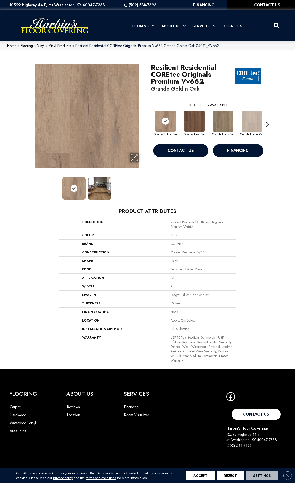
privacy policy (63, 478)
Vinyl (40, 45)
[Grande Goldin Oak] (165, 121)
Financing (238, 150)
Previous (32, 186)
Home (11, 45)
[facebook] (230, 398)
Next (141, 186)
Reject (230, 476)
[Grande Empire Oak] (251, 121)
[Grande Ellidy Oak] (223, 121)
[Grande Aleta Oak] (194, 121)
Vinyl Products (60, 45)
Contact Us (181, 150)
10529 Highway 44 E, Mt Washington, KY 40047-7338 (57, 5)
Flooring (27, 45)
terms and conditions (101, 478)
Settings (262, 476)
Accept (200, 476)
